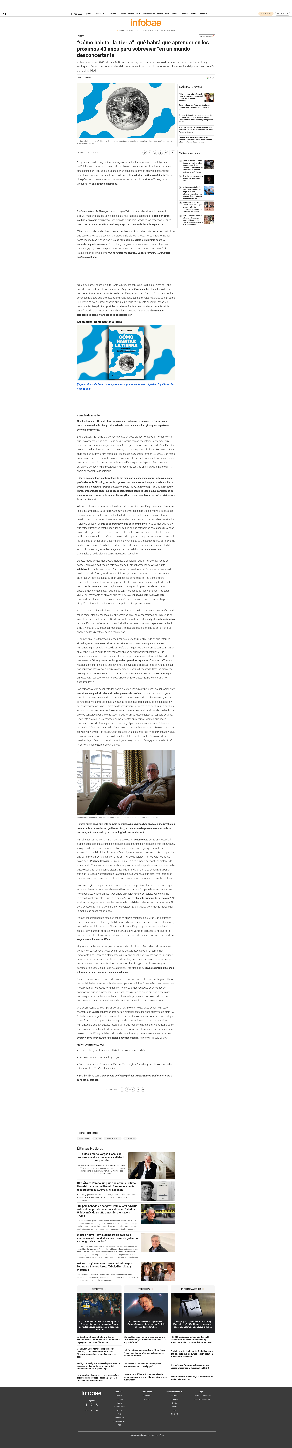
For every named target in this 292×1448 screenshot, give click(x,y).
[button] (4, 14)
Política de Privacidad (202, 1399)
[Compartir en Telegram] (166, 153)
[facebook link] (86, 1405)
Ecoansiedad (130, 1138)
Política (194, 14)
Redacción (147, 1396)
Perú (138, 14)
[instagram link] (96, 1405)
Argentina (88, 14)
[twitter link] (91, 1405)
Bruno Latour (83, 1138)
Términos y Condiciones (202, 1396)
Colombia (113, 14)
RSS (119, 1425)
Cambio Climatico (113, 1138)
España (123, 14)
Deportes (184, 14)
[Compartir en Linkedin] (160, 153)
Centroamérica (149, 14)
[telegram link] (91, 1410)
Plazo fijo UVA (148, 30)
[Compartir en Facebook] (150, 153)
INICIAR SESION (282, 14)
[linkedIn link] (96, 1410)
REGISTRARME (266, 14)
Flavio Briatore (169, 30)
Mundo (160, 14)
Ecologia (97, 1138)
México (131, 14)
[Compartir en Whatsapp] (145, 153)
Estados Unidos (101, 14)
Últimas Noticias (172, 14)
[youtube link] (86, 1410)
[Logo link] (146, 22)
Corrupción (138, 30)
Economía (203, 14)
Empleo (146, 1399)
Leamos (80, 36)
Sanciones (129, 30)
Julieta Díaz (159, 30)
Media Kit (174, 1414)
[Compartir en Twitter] (155, 153)
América (119, 1396)
